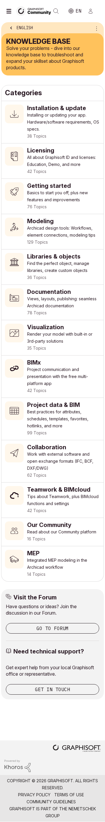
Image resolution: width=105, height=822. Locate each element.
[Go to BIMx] (52, 376)
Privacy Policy (34, 794)
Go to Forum (52, 628)
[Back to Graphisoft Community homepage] (35, 10)
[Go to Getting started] (52, 196)
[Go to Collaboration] (52, 461)
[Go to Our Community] (52, 532)
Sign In (93, 11)
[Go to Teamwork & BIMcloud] (52, 500)
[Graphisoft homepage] (77, 749)
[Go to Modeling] (52, 231)
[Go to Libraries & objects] (52, 267)
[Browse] (10, 11)
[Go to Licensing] (52, 160)
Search (56, 11)
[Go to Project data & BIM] (52, 419)
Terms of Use (69, 794)
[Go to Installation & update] (52, 122)
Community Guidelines (51, 801)
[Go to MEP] (52, 563)
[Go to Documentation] (52, 302)
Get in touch (52, 689)
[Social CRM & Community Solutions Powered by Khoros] (17, 765)
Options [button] (95, 28)
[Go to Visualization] (52, 337)
